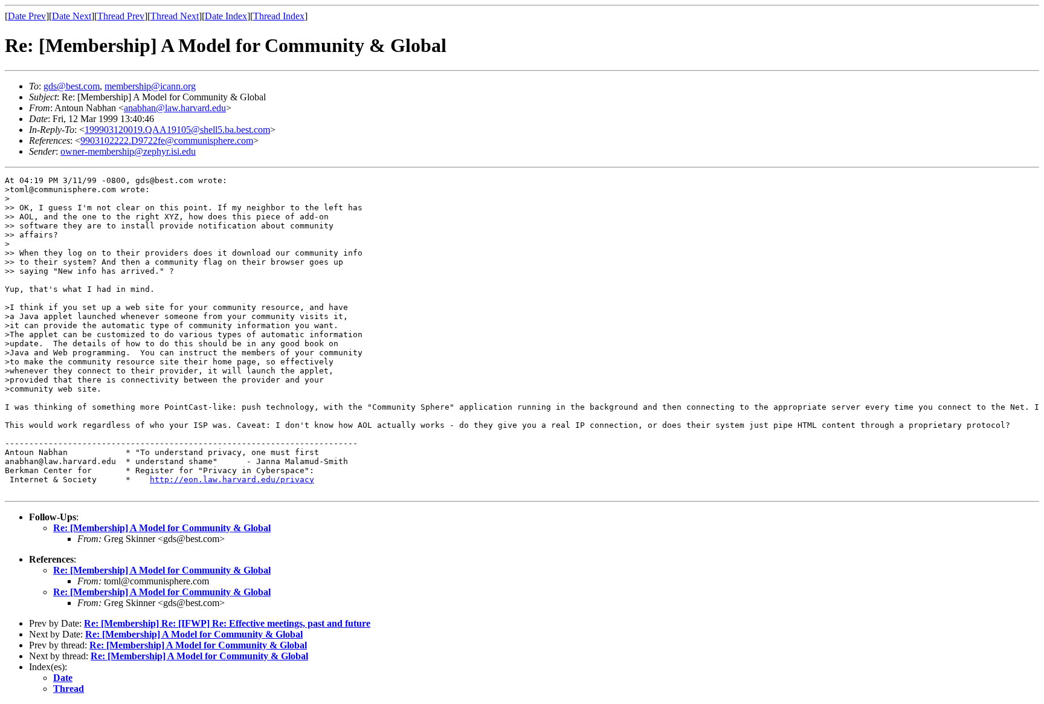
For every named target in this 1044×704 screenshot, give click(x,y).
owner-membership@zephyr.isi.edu (128, 151)
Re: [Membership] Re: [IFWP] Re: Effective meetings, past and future (227, 623)
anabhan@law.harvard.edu (175, 108)
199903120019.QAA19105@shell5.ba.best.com (177, 129)
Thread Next (174, 16)
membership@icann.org (150, 86)
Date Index (226, 16)
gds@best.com (72, 86)
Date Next (71, 16)
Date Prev (27, 16)
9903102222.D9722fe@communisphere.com (166, 140)
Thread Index (278, 16)
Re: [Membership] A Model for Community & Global (162, 528)
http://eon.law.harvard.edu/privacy (232, 479)
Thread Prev (120, 16)
